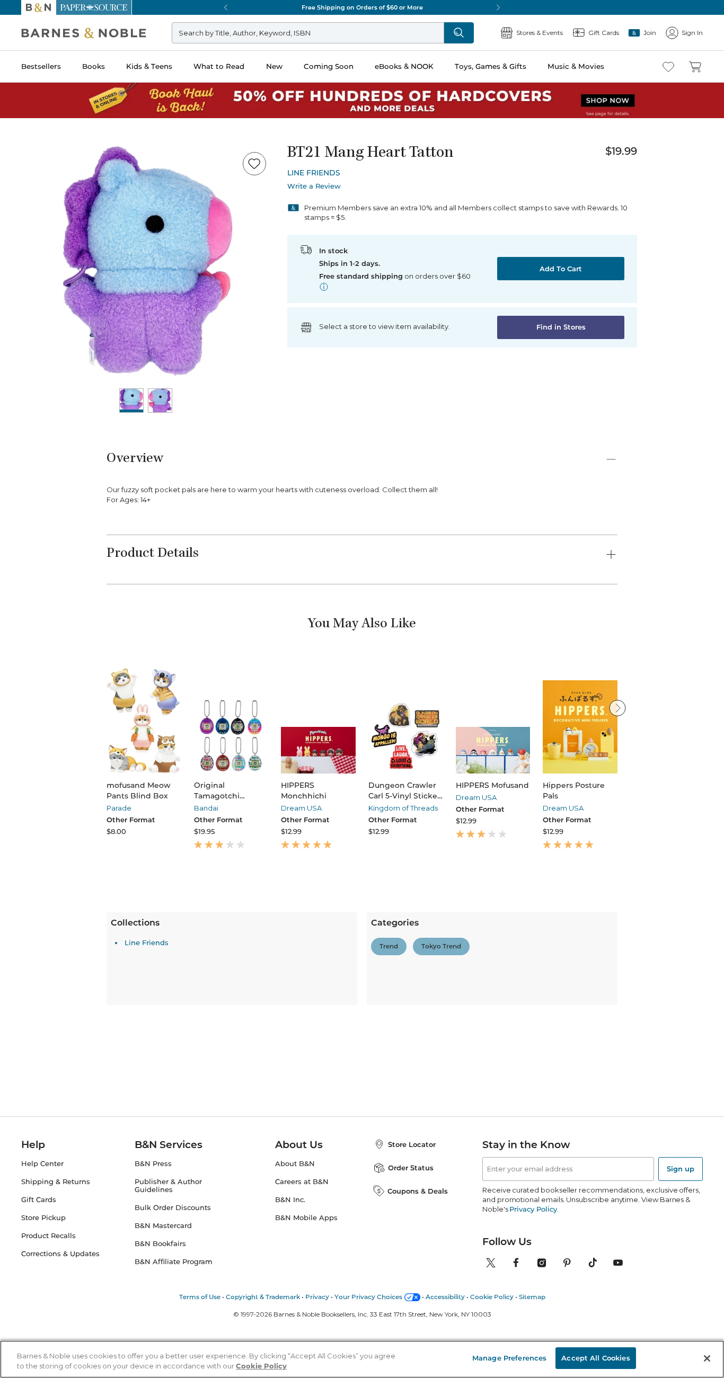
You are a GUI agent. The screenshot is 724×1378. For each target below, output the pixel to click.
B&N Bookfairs (160, 1338)
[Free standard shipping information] (324, 286)
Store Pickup (43, 1313)
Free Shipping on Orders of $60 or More (362, 7)
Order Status (411, 1262)
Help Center (42, 1259)
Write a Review (314, 186)
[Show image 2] (160, 400)
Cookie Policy (261, 1366)
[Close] (707, 1358)
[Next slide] (617, 707)
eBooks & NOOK (404, 66)
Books (93, 66)
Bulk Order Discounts (173, 1302)
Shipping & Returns (55, 1277)
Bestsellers (41, 66)
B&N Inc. (290, 1295)
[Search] (459, 32)
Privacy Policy (533, 1304)
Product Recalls (48, 1331)
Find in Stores (561, 327)
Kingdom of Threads (403, 808)
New (274, 66)
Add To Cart (561, 268)
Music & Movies (576, 66)
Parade (119, 808)
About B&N (295, 1259)
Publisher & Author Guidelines (168, 1280)
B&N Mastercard (163, 1320)
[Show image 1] (131, 400)
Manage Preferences (509, 1358)
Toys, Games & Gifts (490, 66)
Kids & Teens (149, 66)
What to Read (218, 66)
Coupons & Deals (417, 1285)
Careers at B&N (302, 1277)
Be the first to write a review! (362, 1050)
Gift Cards (38, 1295)
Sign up (680, 1263)
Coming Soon (329, 66)
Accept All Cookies (595, 1358)
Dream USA (301, 808)
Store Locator (412, 1239)
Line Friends (147, 1127)
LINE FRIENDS (313, 172)
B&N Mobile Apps (306, 1313)
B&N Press (153, 1259)
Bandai (206, 808)
